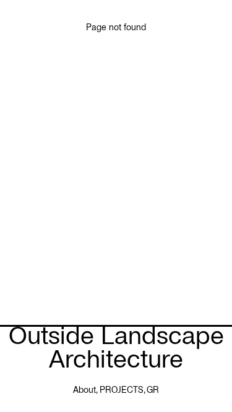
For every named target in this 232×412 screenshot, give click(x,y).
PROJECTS (122, 389)
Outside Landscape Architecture (116, 347)
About (84, 389)
